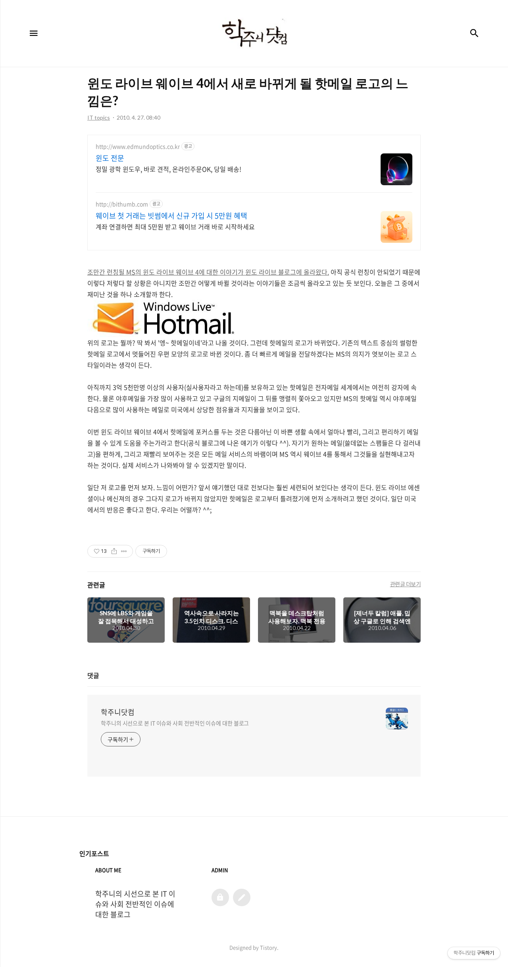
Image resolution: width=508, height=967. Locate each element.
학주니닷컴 (118, 712)
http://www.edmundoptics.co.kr (138, 146)
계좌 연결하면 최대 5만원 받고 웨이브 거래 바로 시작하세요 (175, 226)
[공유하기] (114, 551)
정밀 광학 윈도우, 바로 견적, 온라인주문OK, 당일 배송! (168, 168)
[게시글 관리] (124, 551)
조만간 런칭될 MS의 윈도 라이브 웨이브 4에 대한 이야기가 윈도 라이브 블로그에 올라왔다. (208, 272)
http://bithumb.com (122, 204)
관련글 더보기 (405, 584)
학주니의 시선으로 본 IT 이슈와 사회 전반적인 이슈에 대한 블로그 (175, 723)
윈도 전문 (110, 158)
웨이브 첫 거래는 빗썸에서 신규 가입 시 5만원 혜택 (171, 216)
